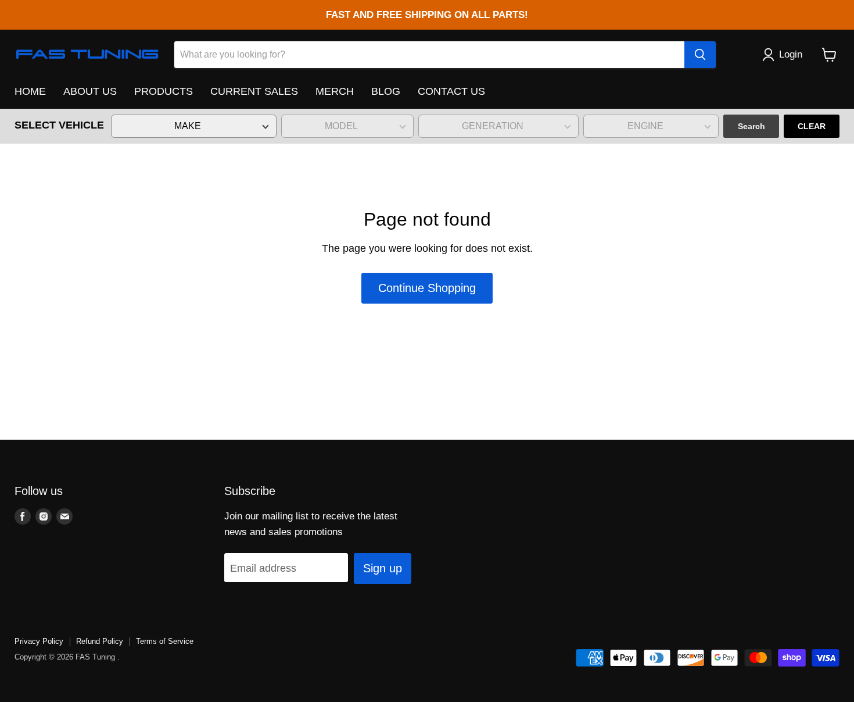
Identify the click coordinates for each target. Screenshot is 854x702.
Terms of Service (164, 641)
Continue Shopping (427, 287)
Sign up (382, 568)
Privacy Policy (39, 641)
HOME (30, 91)
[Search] (700, 54)
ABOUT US (90, 91)
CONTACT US (451, 91)
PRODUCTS (163, 91)
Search (751, 126)
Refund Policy (99, 641)
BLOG (385, 91)
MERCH (334, 91)
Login (790, 54)
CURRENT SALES (254, 91)
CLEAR (812, 126)
